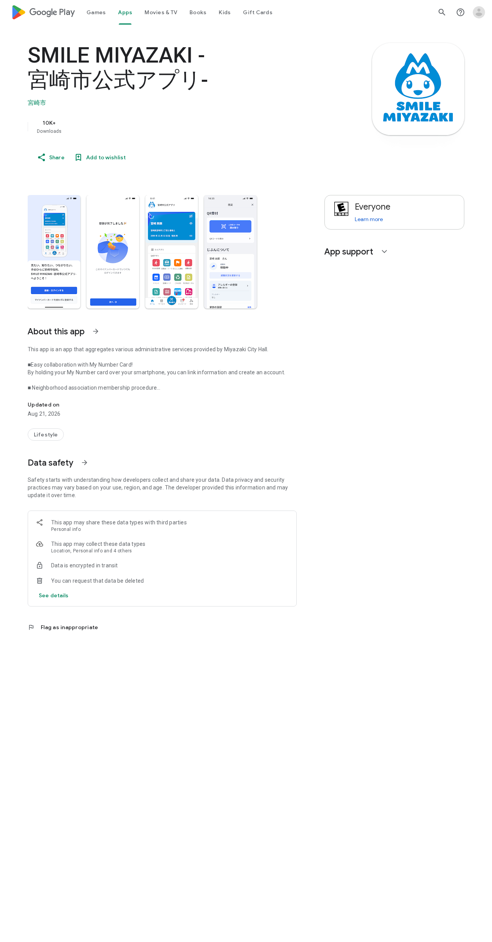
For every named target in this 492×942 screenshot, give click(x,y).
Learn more (369, 219)
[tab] (96, 12)
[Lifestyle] (46, 434)
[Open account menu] (479, 12)
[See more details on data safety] (54, 595)
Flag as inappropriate (63, 627)
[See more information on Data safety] (84, 462)
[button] (54, 252)
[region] (181, 126)
